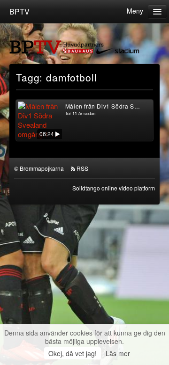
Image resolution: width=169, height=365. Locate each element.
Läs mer (118, 353)
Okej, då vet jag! (72, 353)
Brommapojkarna (42, 168)
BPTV (19, 11)
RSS (82, 168)
